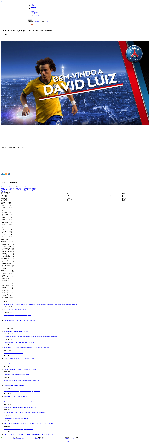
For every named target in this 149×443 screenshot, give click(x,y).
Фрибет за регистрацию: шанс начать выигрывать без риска (19, 320)
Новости (15, 438)
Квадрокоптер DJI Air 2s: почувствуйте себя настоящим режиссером (22, 391)
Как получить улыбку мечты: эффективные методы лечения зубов (21, 380)
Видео (32, 5)
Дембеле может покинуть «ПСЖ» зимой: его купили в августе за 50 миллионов (25, 412)
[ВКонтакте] (28, 25)
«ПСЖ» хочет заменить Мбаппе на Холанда (15, 396)
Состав (32, 8)
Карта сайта (37, 15)
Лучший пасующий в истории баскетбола (15, 309)
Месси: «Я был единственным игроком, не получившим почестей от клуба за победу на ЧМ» (28, 434)
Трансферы (34, 9)
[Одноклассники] (6, 174)
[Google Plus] (32, 25)
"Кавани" (47, 21)
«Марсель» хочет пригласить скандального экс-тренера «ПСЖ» (20, 407)
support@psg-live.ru (40, 438)
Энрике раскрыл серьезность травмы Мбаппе (16, 418)
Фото (32, 4)
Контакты (36, 14)
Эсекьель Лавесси (18, 190)
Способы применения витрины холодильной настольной (19, 358)
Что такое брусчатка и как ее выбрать (14, 363)
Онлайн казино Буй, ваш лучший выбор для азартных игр (19, 342)
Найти (29, 19)
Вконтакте (76, 438)
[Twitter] (30, 25)
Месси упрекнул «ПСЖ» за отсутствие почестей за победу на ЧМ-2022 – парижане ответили (28, 423)
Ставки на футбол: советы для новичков (14, 385)
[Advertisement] (19, 37)
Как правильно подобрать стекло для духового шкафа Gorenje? (20, 369)
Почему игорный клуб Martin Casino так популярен (17, 315)
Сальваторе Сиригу (4, 190)
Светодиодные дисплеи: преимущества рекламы (16, 374)
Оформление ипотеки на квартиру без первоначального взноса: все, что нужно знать (26, 347)
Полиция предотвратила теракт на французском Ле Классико (20, 401)
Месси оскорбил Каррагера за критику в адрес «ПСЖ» (18, 429)
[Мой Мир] (9, 174)
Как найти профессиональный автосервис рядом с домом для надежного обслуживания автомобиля (30, 336)
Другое (32, 11)
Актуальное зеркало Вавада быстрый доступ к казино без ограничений (23, 325)
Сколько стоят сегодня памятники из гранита (16, 331)
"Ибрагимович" (38, 21)
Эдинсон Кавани (34, 190)
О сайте (36, 12)
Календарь (33, 7)
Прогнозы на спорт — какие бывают (13, 353)
